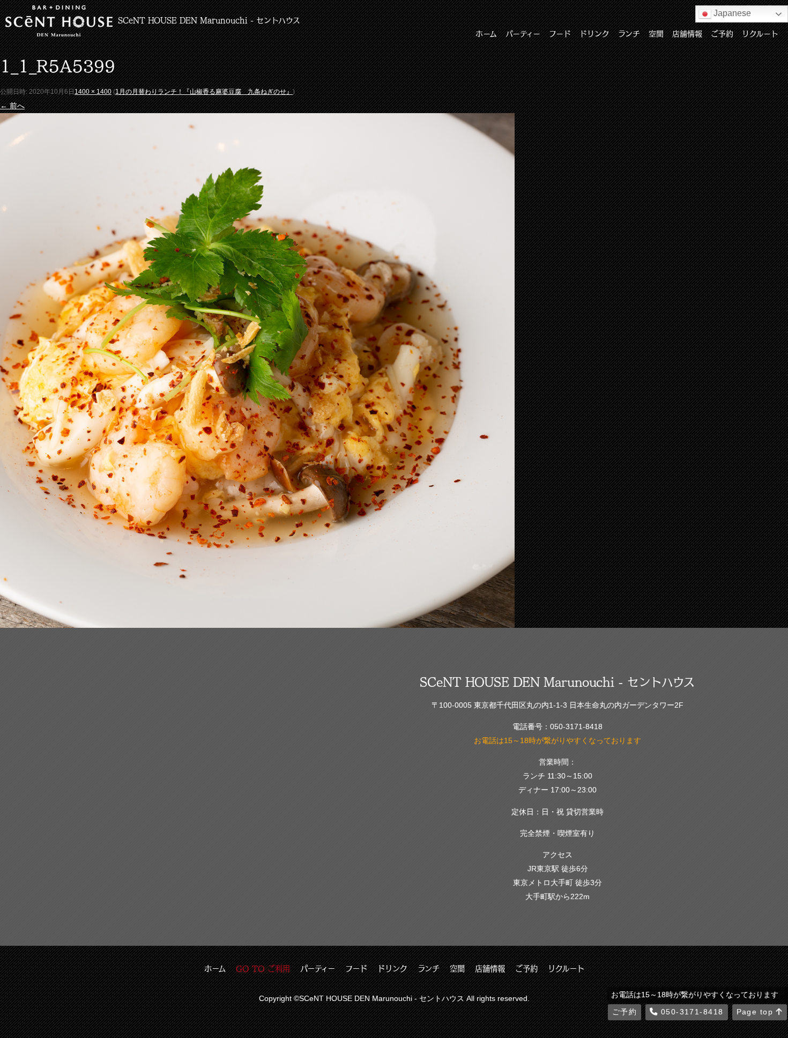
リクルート (760, 33)
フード (560, 33)
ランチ (629, 33)
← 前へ (12, 105)
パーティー (522, 33)
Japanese (731, 13)
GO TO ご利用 (263, 968)
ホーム (486, 33)
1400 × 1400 (93, 91)
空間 (656, 33)
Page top (756, 1011)
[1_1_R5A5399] (257, 620)
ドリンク (594, 33)
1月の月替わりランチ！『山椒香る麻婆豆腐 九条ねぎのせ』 (204, 91)
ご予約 (722, 33)
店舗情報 (687, 33)
